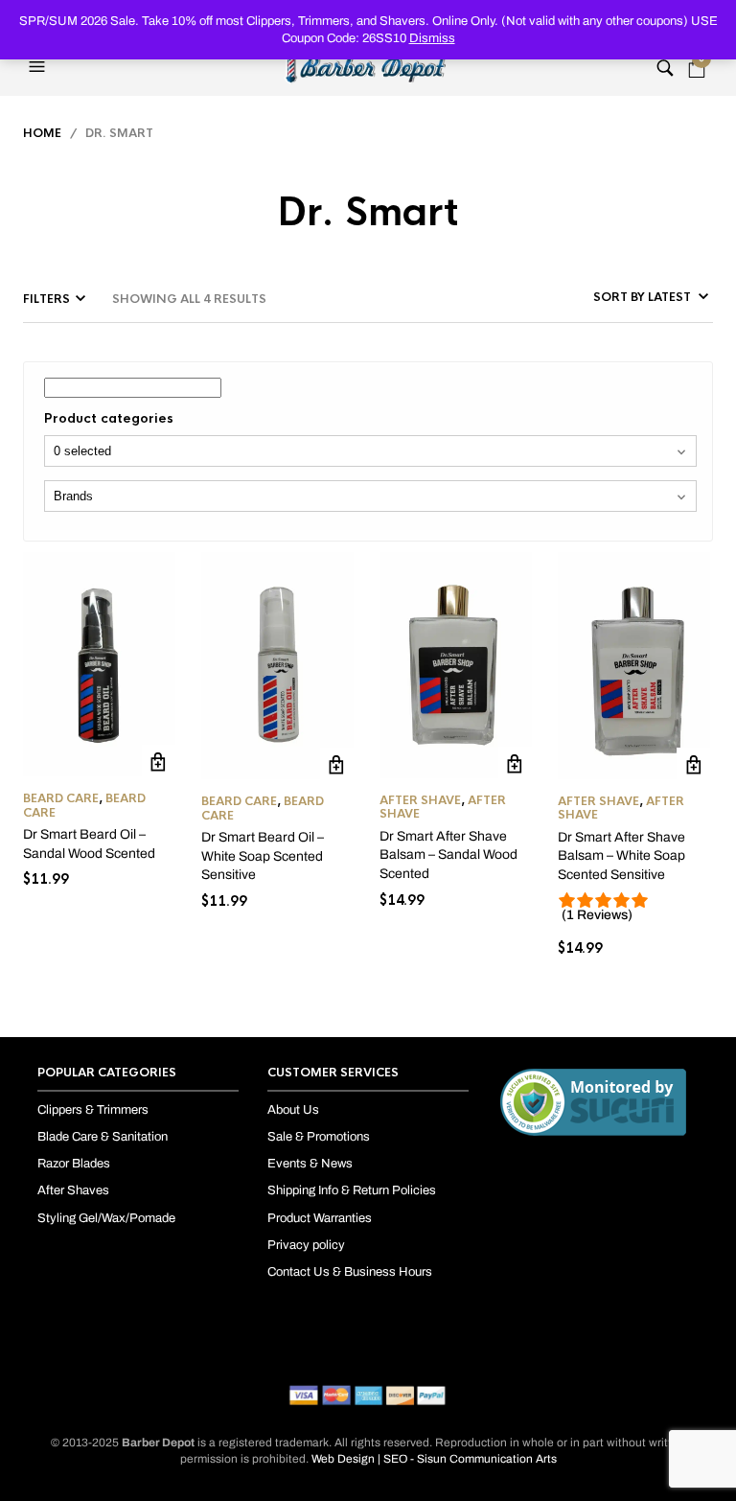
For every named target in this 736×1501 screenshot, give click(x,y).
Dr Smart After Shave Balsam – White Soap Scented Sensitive (621, 856)
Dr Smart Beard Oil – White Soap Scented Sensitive (262, 856)
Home (42, 133)
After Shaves (73, 1190)
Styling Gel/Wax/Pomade (106, 1218)
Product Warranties (319, 1218)
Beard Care (61, 798)
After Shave (420, 800)
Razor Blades (73, 1163)
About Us (293, 1110)
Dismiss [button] (432, 38)
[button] (39, 67)
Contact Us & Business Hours (349, 1272)
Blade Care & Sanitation (102, 1136)
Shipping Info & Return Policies (351, 1190)
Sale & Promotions (318, 1136)
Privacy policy (306, 1245)
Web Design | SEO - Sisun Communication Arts (434, 1459)
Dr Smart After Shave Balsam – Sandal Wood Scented (449, 855)
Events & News (310, 1163)
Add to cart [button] (158, 761)
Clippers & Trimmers (93, 1110)
